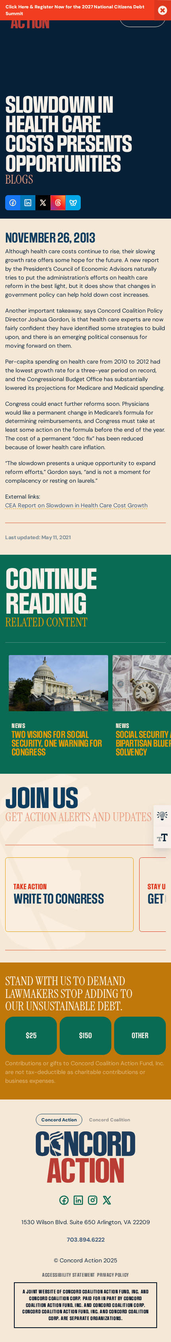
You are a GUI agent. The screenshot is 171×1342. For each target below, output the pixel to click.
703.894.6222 (86, 1240)
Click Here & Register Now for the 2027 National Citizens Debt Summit (75, 10)
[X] (107, 1200)
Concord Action (59, 1119)
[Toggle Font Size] (162, 837)
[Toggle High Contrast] (162, 816)
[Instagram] (92, 1200)
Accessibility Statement (68, 1275)
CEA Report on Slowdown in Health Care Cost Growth (76, 506)
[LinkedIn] (78, 1200)
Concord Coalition (109, 1119)
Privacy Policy (112, 1275)
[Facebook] (64, 1200)
